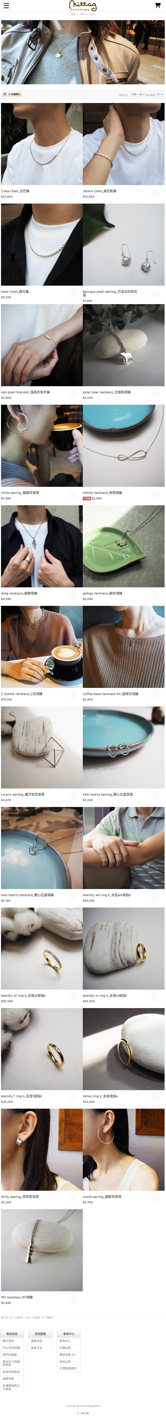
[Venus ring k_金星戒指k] (124, 1050)
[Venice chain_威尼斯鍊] (124, 145)
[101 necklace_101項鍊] (42, 1251)
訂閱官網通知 (68, 1368)
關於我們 (8, 1341)
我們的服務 (10, 1354)
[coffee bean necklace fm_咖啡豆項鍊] (124, 648)
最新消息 (36, 1341)
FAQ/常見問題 (11, 1347)
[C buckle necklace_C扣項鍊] (42, 648)
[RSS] (78, 1413)
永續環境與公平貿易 (11, 1387)
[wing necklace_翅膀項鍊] (42, 547)
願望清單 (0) (68, 1354)
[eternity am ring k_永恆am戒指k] (124, 849)
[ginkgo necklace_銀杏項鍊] (124, 547)
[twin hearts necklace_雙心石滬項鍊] (42, 849)
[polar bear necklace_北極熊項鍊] (124, 346)
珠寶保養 (8, 1378)
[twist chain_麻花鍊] (42, 246)
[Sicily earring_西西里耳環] (42, 1151)
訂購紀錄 (65, 1347)
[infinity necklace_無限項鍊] (124, 447)
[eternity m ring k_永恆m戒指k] (124, 950)
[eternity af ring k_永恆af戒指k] (42, 950)
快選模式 (15, 94)
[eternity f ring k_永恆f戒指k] (42, 1050)
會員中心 (65, 1341)
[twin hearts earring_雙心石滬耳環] (124, 748)
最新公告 (36, 1347)
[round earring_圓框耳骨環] (124, 1151)
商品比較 (65, 1361)
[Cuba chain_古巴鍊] (42, 145)
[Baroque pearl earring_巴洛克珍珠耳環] (124, 246)
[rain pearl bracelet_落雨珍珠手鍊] (42, 346)
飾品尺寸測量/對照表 (12, 1363)
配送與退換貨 (11, 1371)
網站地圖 (85, 1413)
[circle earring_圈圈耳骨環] (42, 447)
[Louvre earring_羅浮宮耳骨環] (42, 748)
